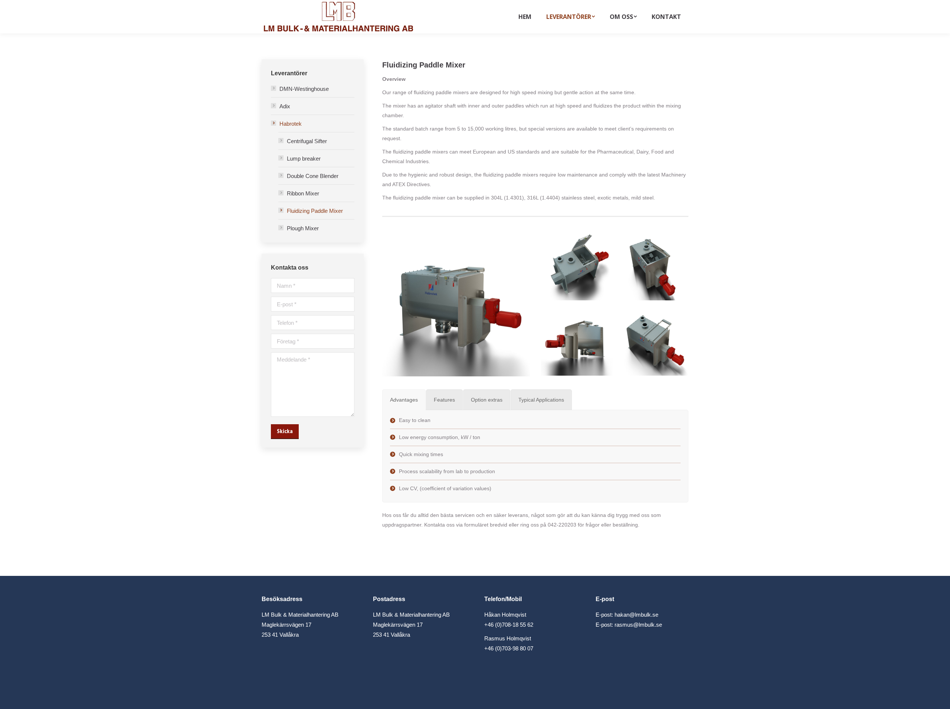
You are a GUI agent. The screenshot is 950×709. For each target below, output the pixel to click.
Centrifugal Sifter (307, 141)
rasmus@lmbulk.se (638, 624)
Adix (284, 106)
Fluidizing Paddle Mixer (315, 211)
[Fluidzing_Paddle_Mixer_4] (652, 264)
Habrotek (290, 124)
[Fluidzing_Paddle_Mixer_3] (577, 340)
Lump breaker (304, 158)
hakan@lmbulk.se (636, 614)
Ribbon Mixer (303, 193)
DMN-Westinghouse (304, 89)
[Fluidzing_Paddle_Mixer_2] (652, 340)
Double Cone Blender (312, 176)
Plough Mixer (303, 228)
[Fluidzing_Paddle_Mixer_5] (577, 264)
